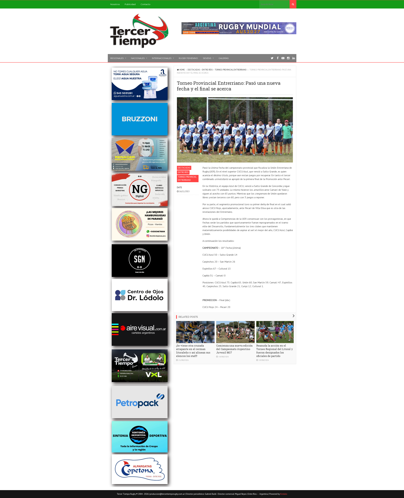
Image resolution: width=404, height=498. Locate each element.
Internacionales (162, 58)
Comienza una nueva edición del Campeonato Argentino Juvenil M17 (234, 349)
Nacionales (138, 58)
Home (182, 69)
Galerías (224, 58)
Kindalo (283, 494)
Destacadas (194, 69)
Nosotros (115, 4)
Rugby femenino (188, 58)
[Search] (293, 4)
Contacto (145, 4)
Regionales (117, 58)
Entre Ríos (207, 69)
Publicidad (130, 4)
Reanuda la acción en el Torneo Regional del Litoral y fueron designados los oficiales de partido (274, 351)
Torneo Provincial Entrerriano (231, 69)
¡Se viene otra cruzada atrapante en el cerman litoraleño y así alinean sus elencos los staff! (193, 351)
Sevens (207, 58)
